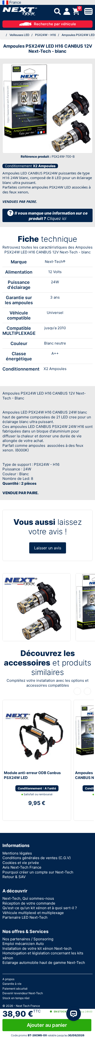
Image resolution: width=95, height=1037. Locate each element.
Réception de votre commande (28, 903)
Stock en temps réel (15, 998)
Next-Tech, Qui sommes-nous (28, 898)
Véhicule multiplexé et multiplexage (33, 912)
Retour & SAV (14, 876)
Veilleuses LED (19, 35)
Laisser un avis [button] (47, 547)
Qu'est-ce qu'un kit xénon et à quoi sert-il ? (39, 908)
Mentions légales (17, 853)
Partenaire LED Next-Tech (25, 917)
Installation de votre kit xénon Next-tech (37, 948)
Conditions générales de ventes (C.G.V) (36, 858)
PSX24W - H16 (45, 35)
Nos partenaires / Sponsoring (27, 939)
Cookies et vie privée (20, 862)
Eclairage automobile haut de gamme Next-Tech (43, 962)
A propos (8, 979)
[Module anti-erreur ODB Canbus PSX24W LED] (34, 735)
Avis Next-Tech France (21, 867)
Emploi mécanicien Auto (23, 943)
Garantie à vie (11, 983)
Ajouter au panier (47, 1025)
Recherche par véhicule (55, 24)
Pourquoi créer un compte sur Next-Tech (37, 872)
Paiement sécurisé (15, 988)
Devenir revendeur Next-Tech (22, 993)
